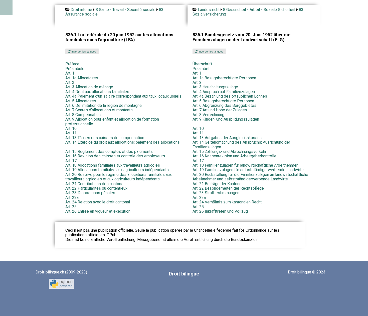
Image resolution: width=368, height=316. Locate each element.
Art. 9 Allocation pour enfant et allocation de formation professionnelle (112, 121)
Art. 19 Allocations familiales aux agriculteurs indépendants (117, 169)
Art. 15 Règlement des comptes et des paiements (109, 151)
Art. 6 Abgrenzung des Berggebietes (224, 105)
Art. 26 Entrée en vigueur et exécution (97, 211)
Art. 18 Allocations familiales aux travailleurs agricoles (112, 165)
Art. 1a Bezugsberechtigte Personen (224, 78)
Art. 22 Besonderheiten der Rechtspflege (228, 188)
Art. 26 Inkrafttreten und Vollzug (220, 211)
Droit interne (81, 9)
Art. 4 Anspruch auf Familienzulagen (224, 91)
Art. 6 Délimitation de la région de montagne (103, 105)
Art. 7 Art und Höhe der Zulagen (220, 110)
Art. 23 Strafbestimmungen (216, 192)
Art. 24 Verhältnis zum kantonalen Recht (227, 202)
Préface (72, 64)
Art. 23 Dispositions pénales (90, 192)
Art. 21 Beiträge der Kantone (217, 183)
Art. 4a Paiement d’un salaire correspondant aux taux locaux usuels (123, 96)
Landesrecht (209, 9)
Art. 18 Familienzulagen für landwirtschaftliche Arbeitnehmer (245, 165)
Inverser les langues (83, 51)
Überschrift (202, 64)
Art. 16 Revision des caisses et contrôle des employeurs (115, 156)
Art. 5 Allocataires (80, 101)
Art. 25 (71, 206)
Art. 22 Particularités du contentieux (96, 188)
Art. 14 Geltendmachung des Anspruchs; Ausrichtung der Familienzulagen (241, 144)
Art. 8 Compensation (83, 114)
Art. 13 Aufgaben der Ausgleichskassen (227, 137)
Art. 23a (72, 197)
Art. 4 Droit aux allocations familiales (97, 91)
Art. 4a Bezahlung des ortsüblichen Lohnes (230, 96)
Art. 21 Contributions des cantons (94, 183)
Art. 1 (69, 73)
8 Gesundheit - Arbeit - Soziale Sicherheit (259, 9)
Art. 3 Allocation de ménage (89, 87)
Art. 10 (71, 128)
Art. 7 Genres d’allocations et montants (99, 110)
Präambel (201, 68)
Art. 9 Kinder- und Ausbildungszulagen (226, 119)
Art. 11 (71, 133)
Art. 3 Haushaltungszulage (215, 87)
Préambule (74, 68)
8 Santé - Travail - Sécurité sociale (125, 9)
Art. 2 (69, 82)
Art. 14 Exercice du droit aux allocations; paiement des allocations (122, 142)
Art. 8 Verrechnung (208, 114)
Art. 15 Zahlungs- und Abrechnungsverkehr (229, 151)
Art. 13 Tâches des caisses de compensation (104, 137)
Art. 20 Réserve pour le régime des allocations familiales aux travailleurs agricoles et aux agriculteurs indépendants (118, 176)
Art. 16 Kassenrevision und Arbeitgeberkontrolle (234, 156)
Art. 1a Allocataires (81, 78)
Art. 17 (71, 160)
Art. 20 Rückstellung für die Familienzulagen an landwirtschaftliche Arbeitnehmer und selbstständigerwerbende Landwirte (250, 176)
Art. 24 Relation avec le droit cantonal (97, 202)
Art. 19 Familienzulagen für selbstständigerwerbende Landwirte (248, 169)
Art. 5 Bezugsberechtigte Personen (223, 101)
